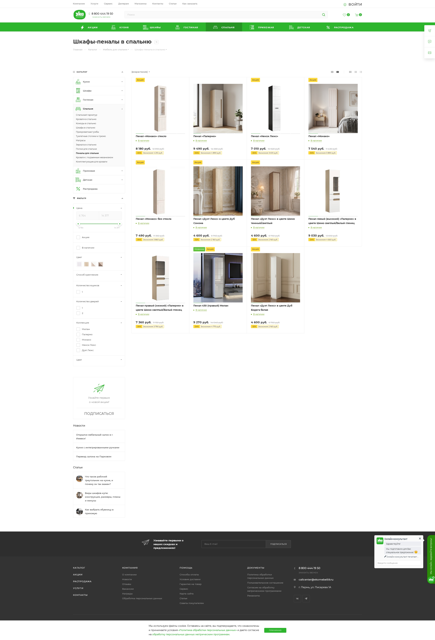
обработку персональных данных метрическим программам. (191, 634)
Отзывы (126, 584)
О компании (129, 574)
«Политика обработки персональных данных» (207, 630)
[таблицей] (361, 72)
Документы (255, 567)
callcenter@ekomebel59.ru (316, 579)
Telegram (306, 598)
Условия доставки (190, 579)
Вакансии (128, 588)
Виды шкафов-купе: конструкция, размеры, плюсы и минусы (102, 497)
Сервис (184, 588)
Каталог (79, 567)
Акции (78, 574)
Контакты (80, 595)
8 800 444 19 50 (102, 13)
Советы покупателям (192, 603)
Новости (79, 425)
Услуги (78, 588)
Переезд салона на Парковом (93, 456)
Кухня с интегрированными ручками (97, 447)
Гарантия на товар (191, 584)
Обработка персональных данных (142, 598)
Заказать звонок (101, 17)
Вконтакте (297, 598)
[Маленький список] (332, 72)
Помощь (186, 567)
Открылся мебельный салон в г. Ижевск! (94, 436)
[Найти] (323, 14)
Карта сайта (187, 593)
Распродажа (82, 581)
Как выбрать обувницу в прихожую (99, 511)
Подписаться (278, 544)
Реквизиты (253, 595)
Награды (127, 593)
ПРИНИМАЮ (275, 630)
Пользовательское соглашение (265, 582)
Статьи (78, 467)
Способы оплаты (189, 574)
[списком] (355, 72)
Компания (130, 567)
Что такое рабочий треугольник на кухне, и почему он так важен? (99, 480)
